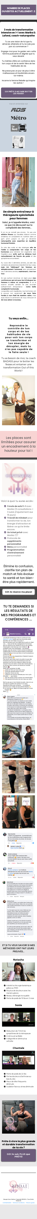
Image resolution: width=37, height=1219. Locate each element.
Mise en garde (30, 1202)
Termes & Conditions (19, 1202)
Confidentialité (7, 1202)
